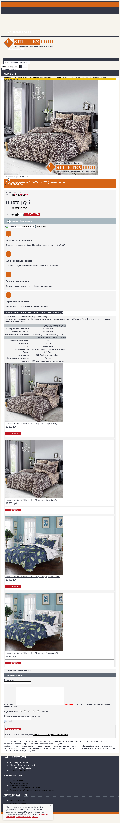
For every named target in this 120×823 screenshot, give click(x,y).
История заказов (18, 803)
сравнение (26, 221)
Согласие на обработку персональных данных (32, 790)
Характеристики (15, 312)
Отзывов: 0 (24, 226)
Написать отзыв (39, 226)
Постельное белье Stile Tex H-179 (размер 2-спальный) (31, 653)
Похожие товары (37, 312)
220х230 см (19, 208)
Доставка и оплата (19, 783)
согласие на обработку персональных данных (27, 815)
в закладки (13, 221)
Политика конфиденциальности (25, 788)
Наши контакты (17, 781)
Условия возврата (18, 785)
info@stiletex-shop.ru (20, 770)
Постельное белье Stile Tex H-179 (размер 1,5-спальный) (32, 576)
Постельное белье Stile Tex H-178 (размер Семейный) (31, 500)
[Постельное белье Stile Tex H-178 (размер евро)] (51, 174)
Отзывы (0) (56, 312)
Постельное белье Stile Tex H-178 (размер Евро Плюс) (31, 423)
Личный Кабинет (18, 800)
